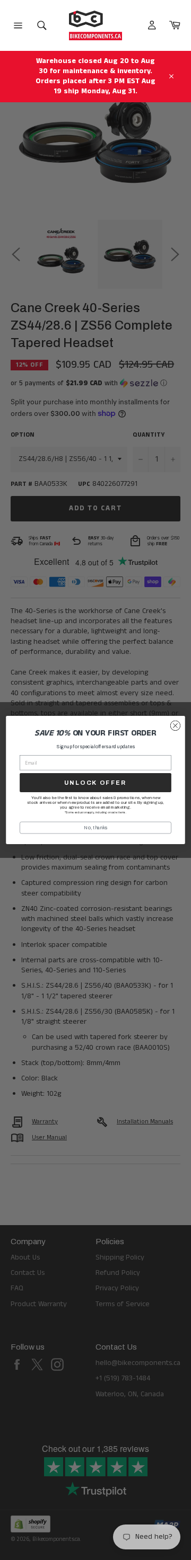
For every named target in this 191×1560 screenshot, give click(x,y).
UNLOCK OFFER (95, 782)
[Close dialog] (175, 726)
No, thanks (95, 827)
